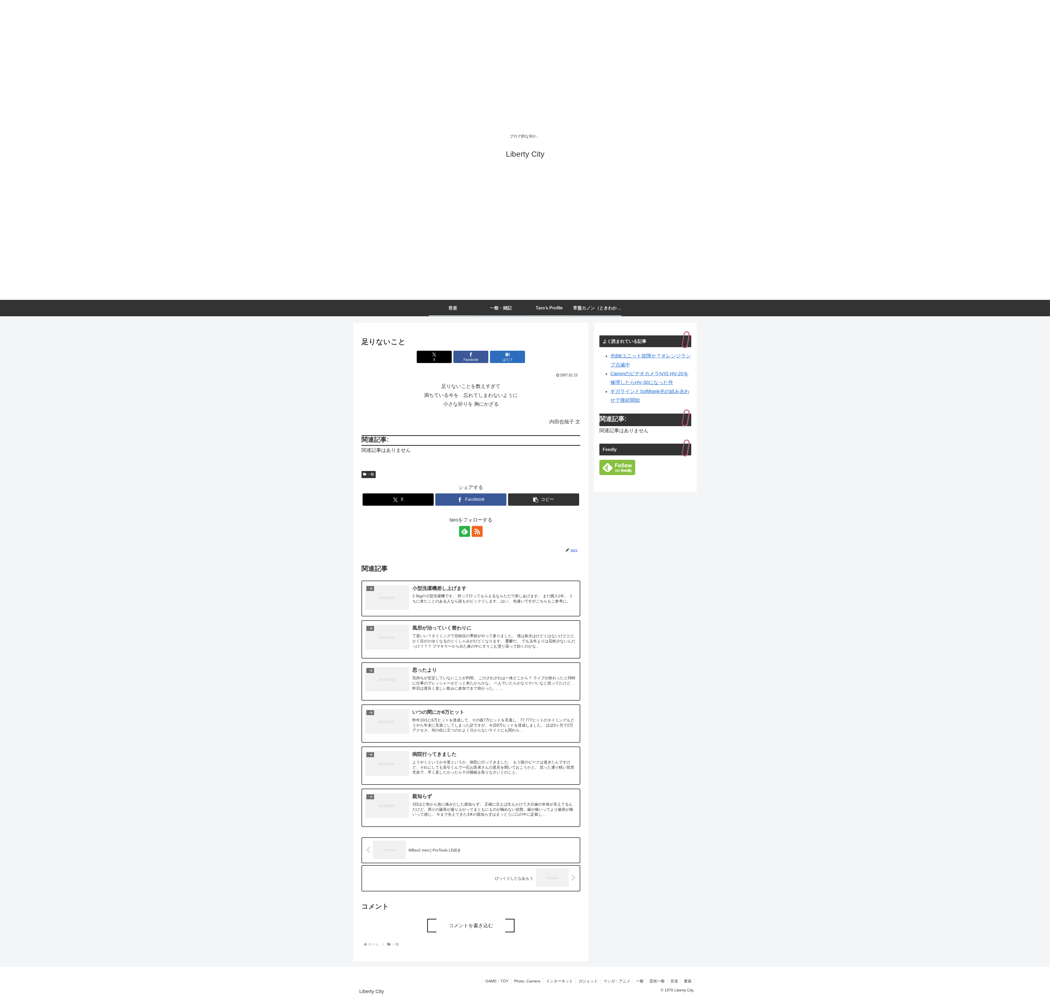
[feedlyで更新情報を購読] (464, 531)
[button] (543, 499)
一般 (371, 474)
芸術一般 (657, 981)
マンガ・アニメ (616, 981)
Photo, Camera (527, 981)
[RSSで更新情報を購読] (477, 531)
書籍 (688, 981)
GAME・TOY (496, 981)
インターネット (559, 981)
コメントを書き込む (471, 925)
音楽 (674, 981)
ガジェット (588, 981)
